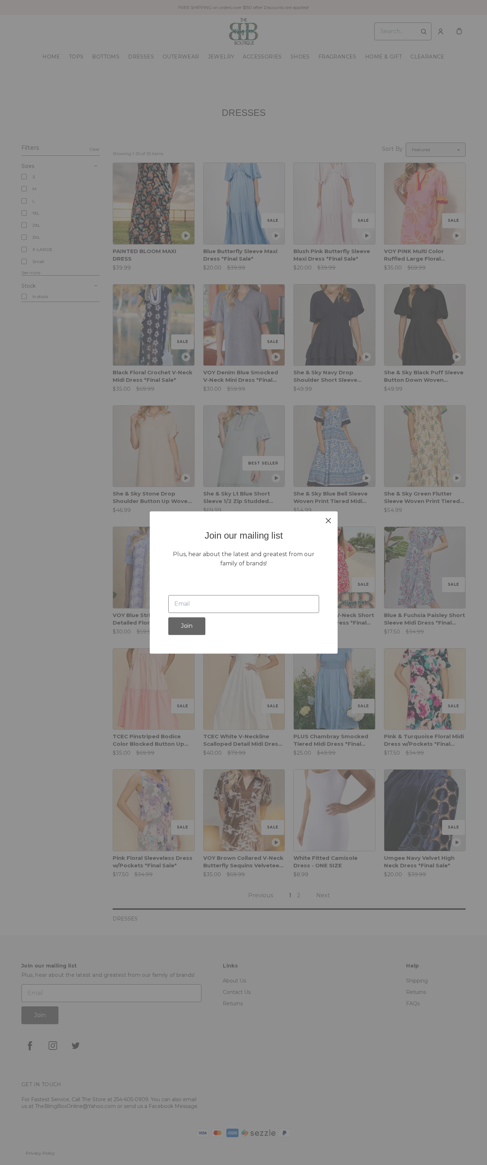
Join (187, 626)
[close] (328, 520)
